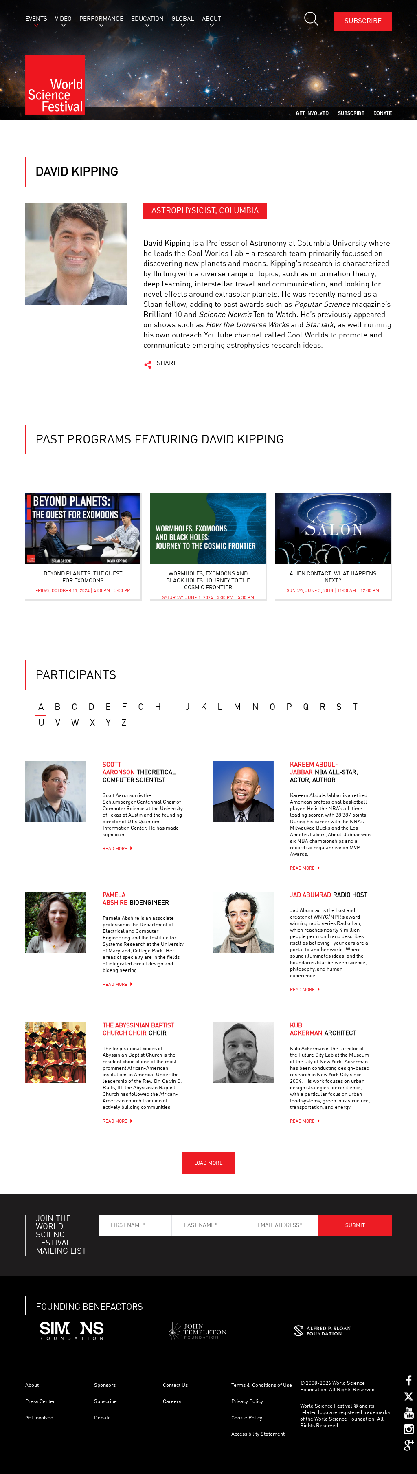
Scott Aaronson (139, 773)
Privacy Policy (247, 1401)
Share (167, 363)
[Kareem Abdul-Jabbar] (253, 802)
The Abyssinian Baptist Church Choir (138, 1030)
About (32, 1385)
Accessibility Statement (258, 1434)
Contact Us (175, 1385)
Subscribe (363, 21)
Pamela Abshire (136, 899)
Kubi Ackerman (323, 1030)
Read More (115, 849)
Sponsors (105, 1385)
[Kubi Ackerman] (253, 1063)
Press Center (40, 1401)
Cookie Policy (246, 1418)
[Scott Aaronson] (66, 802)
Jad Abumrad (328, 895)
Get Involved (39, 1418)
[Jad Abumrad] (253, 932)
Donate (102, 1418)
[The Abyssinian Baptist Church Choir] (66, 1063)
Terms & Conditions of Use (261, 1385)
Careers (172, 1401)
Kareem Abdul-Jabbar (324, 773)
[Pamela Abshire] (66, 932)
